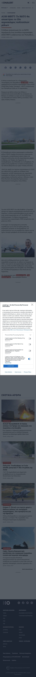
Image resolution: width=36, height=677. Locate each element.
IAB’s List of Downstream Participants (20, 330)
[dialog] (18, 338)
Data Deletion (8, 372)
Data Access (18, 372)
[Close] (32, 305)
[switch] (29, 338)
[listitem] (18, 335)
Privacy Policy (27, 372)
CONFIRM (11, 366)
